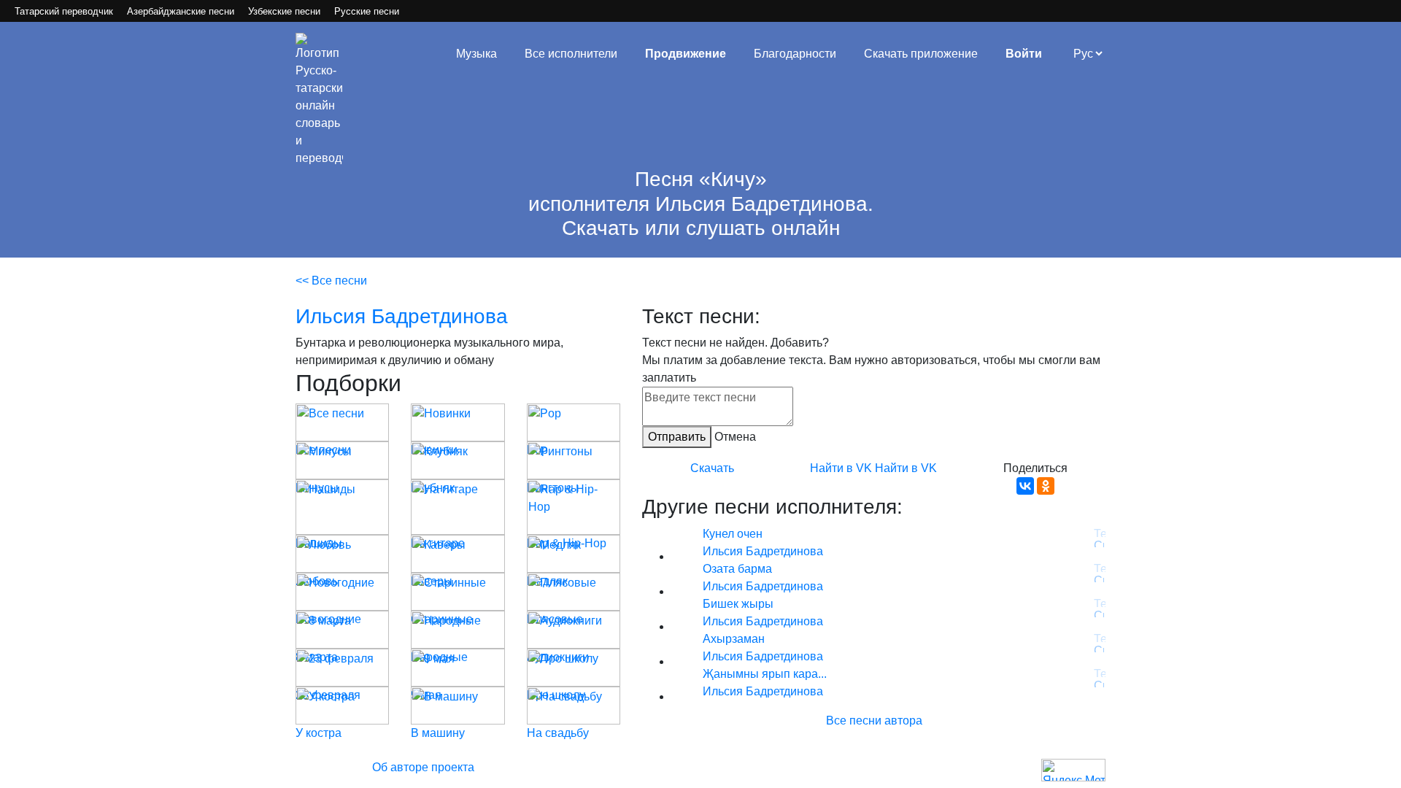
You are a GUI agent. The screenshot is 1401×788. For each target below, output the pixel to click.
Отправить (677, 436)
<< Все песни (331, 280)
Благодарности (795, 53)
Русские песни (366, 11)
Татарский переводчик (64, 11)
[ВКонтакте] (1025, 486)
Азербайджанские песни (180, 11)
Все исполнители (571, 53)
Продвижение (685, 53)
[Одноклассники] (1045, 486)
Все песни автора (874, 720)
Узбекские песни (284, 11)
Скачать (712, 468)
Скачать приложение (921, 53)
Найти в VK (841, 468)
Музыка (476, 53)
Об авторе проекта (423, 767)
